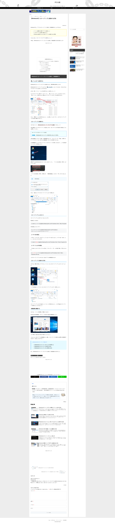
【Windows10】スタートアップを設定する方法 (42, 346)
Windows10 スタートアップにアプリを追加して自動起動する (49, 61)
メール (32, 504)
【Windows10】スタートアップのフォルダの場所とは (44, 344)
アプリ (42, 357)
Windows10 (38, 357)
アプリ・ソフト (40, 355)
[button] (84, 29)
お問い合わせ (53, 520)
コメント (33, 490)
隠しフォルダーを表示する (44, 62)
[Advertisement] (49, 22)
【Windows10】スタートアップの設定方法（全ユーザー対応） (47, 135)
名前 (32, 501)
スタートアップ (33, 357)
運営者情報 (64, 520)
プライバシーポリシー (59, 520)
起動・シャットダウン (34, 355)
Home (49, 520)
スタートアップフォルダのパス (46, 65)
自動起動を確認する (43, 71)
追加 (44, 357)
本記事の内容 (47, 59)
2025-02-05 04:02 (33, 479)
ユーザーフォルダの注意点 (46, 68)
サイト (32, 508)
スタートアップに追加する (44, 64)
